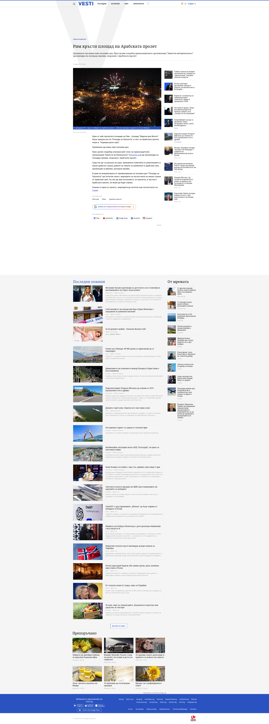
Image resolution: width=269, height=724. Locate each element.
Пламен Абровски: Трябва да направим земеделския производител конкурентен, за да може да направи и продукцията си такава (186, 411)
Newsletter (109, 218)
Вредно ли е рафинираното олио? (148, 684)
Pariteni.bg (173, 702)
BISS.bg (193, 699)
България (115, 4)
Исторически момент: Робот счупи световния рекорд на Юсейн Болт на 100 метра (185, 166)
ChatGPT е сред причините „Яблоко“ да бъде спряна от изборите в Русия (131, 507)
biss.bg (176, 128)
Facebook (136, 218)
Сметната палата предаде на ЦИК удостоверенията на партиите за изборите (131, 487)
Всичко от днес (118, 626)
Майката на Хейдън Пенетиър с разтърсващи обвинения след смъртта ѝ (133, 527)
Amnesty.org (135, 155)
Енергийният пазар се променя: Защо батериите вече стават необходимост (184, 123)
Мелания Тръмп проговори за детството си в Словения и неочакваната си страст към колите (132, 288)
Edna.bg (182, 702)
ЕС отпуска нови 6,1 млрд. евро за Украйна (125, 585)
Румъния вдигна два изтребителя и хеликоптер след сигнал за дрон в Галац (186, 392)
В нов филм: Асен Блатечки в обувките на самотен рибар (186, 354)
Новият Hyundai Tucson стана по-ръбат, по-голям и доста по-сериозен (118, 657)
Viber (98, 218)
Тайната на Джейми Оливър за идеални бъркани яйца (86, 656)
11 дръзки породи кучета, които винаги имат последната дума (186, 291)
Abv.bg (121, 699)
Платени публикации (180, 709)
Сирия (95, 190)
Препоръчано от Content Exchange (153, 693)
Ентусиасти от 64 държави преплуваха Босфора (186, 316)
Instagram (148, 218)
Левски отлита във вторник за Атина (185, 365)
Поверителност (164, 709)
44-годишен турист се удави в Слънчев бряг (126, 427)
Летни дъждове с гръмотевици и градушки (184, 328)
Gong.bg (139, 699)
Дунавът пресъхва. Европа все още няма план (127, 408)
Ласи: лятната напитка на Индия (85, 684)
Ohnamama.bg (141, 702)
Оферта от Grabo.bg (111, 332)
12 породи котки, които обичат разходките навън (185, 304)
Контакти (193, 709)
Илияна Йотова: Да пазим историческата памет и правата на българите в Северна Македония (183, 181)
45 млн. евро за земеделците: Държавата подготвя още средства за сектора (131, 606)
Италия (96, 199)
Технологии (108, 393)
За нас (130, 709)
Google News (123, 218)
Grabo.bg (163, 702)
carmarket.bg (177, 142)
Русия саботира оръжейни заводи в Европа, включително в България (184, 86)
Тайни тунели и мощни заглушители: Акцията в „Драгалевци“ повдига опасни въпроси (184, 74)
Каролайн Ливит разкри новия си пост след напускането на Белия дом (184, 196)
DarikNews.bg (149, 699)
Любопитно (138, 4)
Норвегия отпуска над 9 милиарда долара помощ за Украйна (130, 547)
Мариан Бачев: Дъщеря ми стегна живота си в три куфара (185, 341)
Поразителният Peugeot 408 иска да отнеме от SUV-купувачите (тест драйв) (184, 137)
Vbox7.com (130, 699)
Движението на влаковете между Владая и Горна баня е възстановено (132, 369)
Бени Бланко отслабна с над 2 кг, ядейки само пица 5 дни (132, 467)
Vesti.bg (85, 3)
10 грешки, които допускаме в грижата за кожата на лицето (150, 656)
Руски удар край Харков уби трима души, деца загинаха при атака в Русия (132, 566)
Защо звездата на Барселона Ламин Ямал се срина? (185, 378)
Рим (104, 199)
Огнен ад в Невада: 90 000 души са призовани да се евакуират (129, 349)
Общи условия (151, 709)
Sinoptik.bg (153, 702)
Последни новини (89, 281)
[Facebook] (196, 712)
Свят (126, 4)
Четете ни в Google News (91, 710)
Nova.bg (160, 699)
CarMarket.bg (184, 699)
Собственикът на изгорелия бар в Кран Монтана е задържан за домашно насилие (129, 310)
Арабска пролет (116, 199)
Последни (101, 4)
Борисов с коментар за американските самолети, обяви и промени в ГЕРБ (184, 98)
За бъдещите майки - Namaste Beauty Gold (125, 329)
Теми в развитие (79, 39)
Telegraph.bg (191, 702)
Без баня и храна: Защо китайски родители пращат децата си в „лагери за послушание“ (184, 111)
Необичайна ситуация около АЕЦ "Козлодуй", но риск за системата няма (132, 448)
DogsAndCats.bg (171, 699)
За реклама (140, 709)
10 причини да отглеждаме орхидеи (117, 684)
